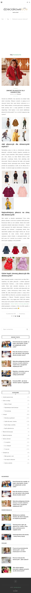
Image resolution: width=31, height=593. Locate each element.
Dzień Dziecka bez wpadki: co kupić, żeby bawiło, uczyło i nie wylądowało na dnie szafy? (21, 344)
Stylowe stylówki (16, 463)
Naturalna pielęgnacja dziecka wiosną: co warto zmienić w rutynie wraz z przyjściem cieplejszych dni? (21, 364)
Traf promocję (16, 411)
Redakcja (19, 94)
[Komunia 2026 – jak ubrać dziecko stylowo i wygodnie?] (6, 383)
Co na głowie (16, 442)
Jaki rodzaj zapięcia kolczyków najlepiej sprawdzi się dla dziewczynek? (21, 569)
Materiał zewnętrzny (16, 435)
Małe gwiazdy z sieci (16, 456)
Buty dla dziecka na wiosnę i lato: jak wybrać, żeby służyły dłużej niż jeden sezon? (21, 353)
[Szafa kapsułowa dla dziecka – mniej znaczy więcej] (6, 537)
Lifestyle (16, 414)
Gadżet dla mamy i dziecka (16, 421)
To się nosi (15, 88)
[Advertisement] (15, 36)
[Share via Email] (19, 316)
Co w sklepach (16, 445)
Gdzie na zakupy (16, 400)
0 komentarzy (22, 313)
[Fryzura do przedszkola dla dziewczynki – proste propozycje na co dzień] (6, 550)
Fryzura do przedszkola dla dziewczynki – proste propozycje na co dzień (20, 550)
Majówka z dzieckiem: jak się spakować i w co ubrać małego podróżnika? (21, 373)
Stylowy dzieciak (16, 438)
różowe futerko (14, 303)
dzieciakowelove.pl (17, 587)
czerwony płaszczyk (23, 303)
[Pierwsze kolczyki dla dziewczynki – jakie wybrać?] (6, 560)
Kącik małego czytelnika (16, 424)
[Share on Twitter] (15, 316)
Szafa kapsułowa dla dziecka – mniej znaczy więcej (21, 535)
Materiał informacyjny (16, 431)
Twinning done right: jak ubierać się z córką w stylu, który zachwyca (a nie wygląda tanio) (20, 527)
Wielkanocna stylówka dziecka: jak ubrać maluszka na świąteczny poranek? (20, 516)
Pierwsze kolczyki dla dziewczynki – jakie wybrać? (20, 558)
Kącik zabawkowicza (16, 428)
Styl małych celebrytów (16, 459)
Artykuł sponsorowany (16, 397)
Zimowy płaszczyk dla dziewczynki (15, 91)
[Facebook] (27, 2)
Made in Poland (16, 404)
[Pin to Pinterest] (17, 316)
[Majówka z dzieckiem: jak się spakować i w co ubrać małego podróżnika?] (6, 373)
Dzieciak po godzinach (16, 418)
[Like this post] (11, 316)
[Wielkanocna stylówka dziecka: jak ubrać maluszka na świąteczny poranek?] (6, 517)
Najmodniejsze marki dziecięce (16, 407)
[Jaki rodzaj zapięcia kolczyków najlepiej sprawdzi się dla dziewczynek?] (6, 570)
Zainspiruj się (16, 452)
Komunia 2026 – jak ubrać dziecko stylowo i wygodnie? (21, 381)
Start (3, 19)
